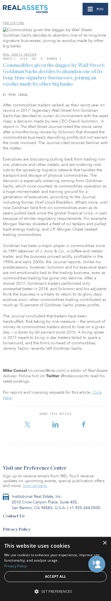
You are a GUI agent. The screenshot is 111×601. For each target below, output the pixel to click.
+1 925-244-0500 (84, 508)
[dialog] (55, 569)
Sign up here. (35, 485)
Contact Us (14, 516)
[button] (96, 564)
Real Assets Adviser (19, 54)
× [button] (104, 543)
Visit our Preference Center (35, 468)
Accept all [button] (55, 576)
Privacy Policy (16, 529)
